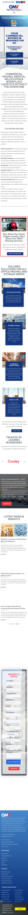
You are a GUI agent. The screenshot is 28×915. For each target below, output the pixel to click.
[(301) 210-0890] (3, 2)
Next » (17, 624)
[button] (14, 12)
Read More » (3, 554)
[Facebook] (19, 2)
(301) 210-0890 (9, 2)
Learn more (10, 912)
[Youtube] (24, 2)
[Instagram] (22, 2)
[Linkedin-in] (17, 2)
